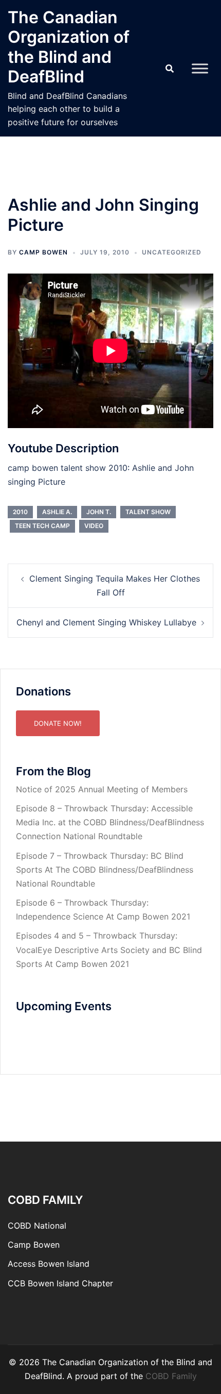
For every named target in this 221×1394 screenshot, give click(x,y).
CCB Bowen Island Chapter (60, 1283)
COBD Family (171, 1376)
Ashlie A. (57, 512)
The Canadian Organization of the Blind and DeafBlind (69, 47)
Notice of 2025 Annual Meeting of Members (102, 789)
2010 (20, 512)
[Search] (169, 68)
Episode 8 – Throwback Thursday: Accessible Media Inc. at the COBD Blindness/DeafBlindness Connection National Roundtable (110, 822)
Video (93, 526)
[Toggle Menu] (200, 68)
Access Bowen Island (48, 1264)
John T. (98, 512)
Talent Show (148, 512)
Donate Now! (58, 723)
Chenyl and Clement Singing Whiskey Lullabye (106, 622)
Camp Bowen (34, 1244)
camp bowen (43, 252)
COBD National (37, 1225)
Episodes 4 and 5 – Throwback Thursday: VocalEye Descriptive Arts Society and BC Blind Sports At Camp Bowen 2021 (109, 949)
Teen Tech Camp (42, 526)
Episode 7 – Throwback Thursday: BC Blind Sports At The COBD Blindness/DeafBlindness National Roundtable (104, 870)
